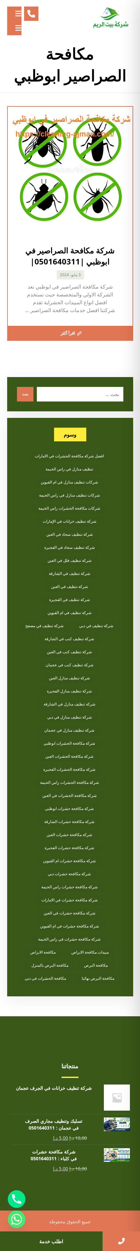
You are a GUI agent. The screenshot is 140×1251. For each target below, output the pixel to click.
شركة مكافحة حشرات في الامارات (69, 900)
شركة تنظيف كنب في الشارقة (69, 638)
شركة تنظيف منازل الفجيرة (69, 691)
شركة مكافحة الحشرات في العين (69, 795)
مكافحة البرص (96, 965)
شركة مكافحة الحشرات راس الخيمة (69, 782)
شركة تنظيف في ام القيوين (69, 612)
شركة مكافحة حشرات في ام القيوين (69, 926)
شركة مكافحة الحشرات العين (69, 756)
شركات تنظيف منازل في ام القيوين (69, 482)
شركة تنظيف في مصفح (44, 625)
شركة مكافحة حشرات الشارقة (69, 821)
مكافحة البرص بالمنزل (49, 965)
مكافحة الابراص (43, 952)
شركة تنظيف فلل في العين (69, 560)
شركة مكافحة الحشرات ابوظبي (69, 743)
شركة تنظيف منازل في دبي (69, 717)
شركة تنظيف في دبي (96, 625)
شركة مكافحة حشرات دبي (69, 874)
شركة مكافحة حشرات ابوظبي (69, 808)
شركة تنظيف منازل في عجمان (69, 730)
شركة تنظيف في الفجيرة (69, 599)
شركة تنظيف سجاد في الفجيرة (69, 547)
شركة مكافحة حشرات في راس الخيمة (69, 939)
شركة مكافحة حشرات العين (69, 834)
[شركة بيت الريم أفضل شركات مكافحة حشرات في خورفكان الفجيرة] (110, 18)
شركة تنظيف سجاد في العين (69, 534)
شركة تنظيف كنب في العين (69, 652)
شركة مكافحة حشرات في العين (69, 913)
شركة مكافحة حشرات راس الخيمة (69, 887)
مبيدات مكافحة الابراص (90, 952)
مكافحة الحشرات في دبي (45, 978)
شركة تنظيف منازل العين (69, 678)
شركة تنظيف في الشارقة (69, 573)
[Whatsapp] (16, 1219)
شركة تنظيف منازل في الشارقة (69, 704)
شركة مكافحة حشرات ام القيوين (69, 860)
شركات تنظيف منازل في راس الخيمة (69, 495)
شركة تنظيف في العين (69, 586)
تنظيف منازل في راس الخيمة (69, 469)
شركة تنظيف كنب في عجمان (69, 665)
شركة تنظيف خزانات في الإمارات (69, 521)
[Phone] (16, 1199)
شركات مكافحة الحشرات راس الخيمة (69, 508)
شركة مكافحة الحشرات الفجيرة (69, 769)
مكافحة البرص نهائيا (98, 978)
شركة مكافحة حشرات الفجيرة (69, 847)
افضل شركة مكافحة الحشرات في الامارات (69, 456)
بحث (25, 394)
